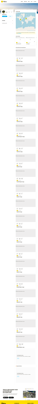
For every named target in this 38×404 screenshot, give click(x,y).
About (29, 1)
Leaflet (28, 30)
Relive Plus (25, 1)
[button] (20, 19)
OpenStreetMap (31, 30)
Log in (31, 1)
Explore (22, 1)
